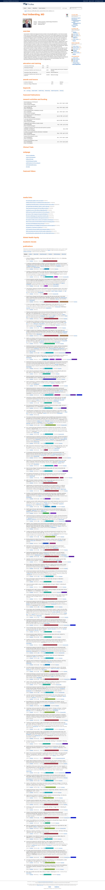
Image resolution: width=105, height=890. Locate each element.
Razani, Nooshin (76, 59)
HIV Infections (74, 19)
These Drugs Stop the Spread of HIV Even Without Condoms (37, 208)
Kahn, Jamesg (76, 35)
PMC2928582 (29, 643)
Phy (49, 379)
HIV (24, 90)
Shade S (46, 747)
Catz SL (37, 400)
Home (25, 8)
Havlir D (63, 283)
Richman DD (57, 306)
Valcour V (33, 614)
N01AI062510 (32, 128)
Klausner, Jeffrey (77, 52)
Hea (49, 343)
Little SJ (63, 314)
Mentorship (47, 90)
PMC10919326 (37, 267)
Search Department (76, 64)
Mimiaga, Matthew (76, 51)
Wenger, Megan (76, 62)
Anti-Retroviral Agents (76, 18)
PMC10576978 (43, 275)
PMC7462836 (29, 357)
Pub (46, 498)
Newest (25, 254)
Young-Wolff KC (42, 323)
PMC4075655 (55, 710)
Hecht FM (28, 423)
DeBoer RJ (29, 266)
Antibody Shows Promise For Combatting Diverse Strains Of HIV (38, 202)
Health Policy (41, 90)
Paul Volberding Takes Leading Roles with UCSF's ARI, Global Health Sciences (40, 233)
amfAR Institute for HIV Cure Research (33, 163)
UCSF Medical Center (99, 1)
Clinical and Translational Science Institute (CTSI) (45, 881)
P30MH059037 (29, 120)
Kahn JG (57, 298)
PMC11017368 (32, 351)
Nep (46, 664)
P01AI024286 (29, 124)
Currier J (54, 611)
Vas (53, 671)
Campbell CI (41, 342)
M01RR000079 (29, 137)
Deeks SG (52, 422)
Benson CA (55, 348)
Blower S (35, 826)
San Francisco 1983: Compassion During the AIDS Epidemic (37, 214)
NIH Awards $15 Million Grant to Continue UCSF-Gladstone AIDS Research (39, 219)
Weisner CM (57, 392)
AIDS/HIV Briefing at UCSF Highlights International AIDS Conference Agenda (40, 225)
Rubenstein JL (29, 505)
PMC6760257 (51, 393)
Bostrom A (34, 697)
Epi (45, 513)
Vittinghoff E (55, 709)
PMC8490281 (51, 317)
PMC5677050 (36, 456)
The (55, 385)
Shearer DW (32, 540)
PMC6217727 (50, 423)
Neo (46, 269)
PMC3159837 (47, 623)
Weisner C (58, 325)
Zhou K (40, 495)
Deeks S (56, 291)
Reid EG (45, 502)
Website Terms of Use (40, 885)
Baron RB (36, 630)
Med (48, 276)
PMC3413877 (39, 615)
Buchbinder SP (61, 348)
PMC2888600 (39, 677)
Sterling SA (36, 323)
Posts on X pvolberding (30, 155)
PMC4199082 (46, 566)
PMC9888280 (40, 292)
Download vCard (41, 24)
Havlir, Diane (76, 49)
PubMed (31, 261)
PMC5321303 (43, 511)
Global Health (34, 90)
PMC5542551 (36, 464)
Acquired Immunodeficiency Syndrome (76, 23)
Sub (50, 327)
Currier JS (60, 453)
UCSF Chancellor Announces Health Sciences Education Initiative (38, 229)
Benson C (28, 604)
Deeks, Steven (77, 39)
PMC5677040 (32, 476)
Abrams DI (38, 503)
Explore (74, 26)
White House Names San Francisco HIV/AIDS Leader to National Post (38, 231)
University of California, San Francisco (11, 1)
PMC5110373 (63, 489)
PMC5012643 (61, 519)
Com (50, 425)
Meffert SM (34, 510)
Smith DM (51, 348)
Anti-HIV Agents (75, 25)
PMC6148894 (58, 560)
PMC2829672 (44, 669)
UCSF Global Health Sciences (31, 164)
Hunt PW (28, 308)
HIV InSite (28, 166)
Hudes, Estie (75, 57)
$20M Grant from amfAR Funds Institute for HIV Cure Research (37, 212)
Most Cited (36, 254)
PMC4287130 (55, 548)
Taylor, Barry (75, 61)
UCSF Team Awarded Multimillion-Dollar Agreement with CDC (37, 217)
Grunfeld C (57, 668)
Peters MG (28, 710)
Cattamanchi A (38, 555)
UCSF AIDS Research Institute (31, 161)
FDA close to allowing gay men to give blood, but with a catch (37, 215)
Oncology (28, 90)
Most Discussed (43, 254)
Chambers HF (48, 372)
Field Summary (57, 254)
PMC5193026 (45, 505)
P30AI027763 (29, 116)
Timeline (50, 254)
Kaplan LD (47, 503)
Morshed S (60, 540)
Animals (61, 758)
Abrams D (55, 747)
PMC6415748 (36, 441)
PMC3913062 (29, 663)
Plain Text (64, 254)
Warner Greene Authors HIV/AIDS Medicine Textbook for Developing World (40, 221)
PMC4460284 (64, 555)
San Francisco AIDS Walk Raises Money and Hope (35, 223)
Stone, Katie (75, 60)
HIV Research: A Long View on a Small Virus (34, 227)
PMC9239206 (39, 334)
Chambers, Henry (75, 37)
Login (25, 10)
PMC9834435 (32, 300)
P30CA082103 (29, 107)
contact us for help (27, 251)
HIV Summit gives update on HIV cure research (34, 200)
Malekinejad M (64, 297)
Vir (45, 293)
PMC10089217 (56, 284)
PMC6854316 (36, 384)
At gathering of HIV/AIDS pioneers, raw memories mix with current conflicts (40, 204)
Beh (63, 301)
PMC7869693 (39, 326)
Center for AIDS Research (30, 157)
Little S (52, 676)
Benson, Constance (76, 32)
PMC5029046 (29, 497)
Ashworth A (58, 266)
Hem (46, 823)
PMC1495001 (29, 873)
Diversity (61, 90)
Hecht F (52, 291)
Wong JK (60, 291)
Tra (52, 543)
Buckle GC (34, 266)
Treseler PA (61, 503)
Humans (56, 269)
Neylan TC (43, 510)
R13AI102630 (29, 103)
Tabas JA (49, 628)
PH (67, 352)
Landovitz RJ (36, 348)
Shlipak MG (49, 662)
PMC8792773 (48, 308)
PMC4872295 (54, 535)
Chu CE (51, 526)
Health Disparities (54, 90)
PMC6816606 (56, 401)
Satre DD (42, 340)
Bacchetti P (53, 696)
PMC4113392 (29, 771)
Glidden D (53, 383)
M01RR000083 (29, 141)
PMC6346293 (59, 413)
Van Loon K (58, 264)
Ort (45, 543)
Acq (49, 261)
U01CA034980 (29, 133)
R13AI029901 (29, 111)
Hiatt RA (42, 266)
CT (79, 394)
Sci (55, 276)
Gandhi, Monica (77, 47)
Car (46, 671)
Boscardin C (54, 628)
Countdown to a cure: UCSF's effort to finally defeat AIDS (36, 210)
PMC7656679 (57, 342)
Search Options (42, 8)
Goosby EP (28, 511)
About (29, 8)
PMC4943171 (54, 527)
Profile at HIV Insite (29, 159)
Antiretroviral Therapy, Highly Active (76, 21)
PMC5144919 (50, 481)
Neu (53, 506)
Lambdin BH (46, 553)
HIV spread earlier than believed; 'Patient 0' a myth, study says (37, 206)
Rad (51, 359)
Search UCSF (91, 1)
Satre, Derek (76, 34)
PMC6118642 (36, 432)
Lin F (59, 709)
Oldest (30, 254)
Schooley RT (28, 284)
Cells (68, 276)
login (49, 250)
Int (46, 373)
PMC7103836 (29, 367)
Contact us (57, 886)
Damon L (54, 755)
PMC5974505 (57, 448)
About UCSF (85, 1)
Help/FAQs (35, 8)
